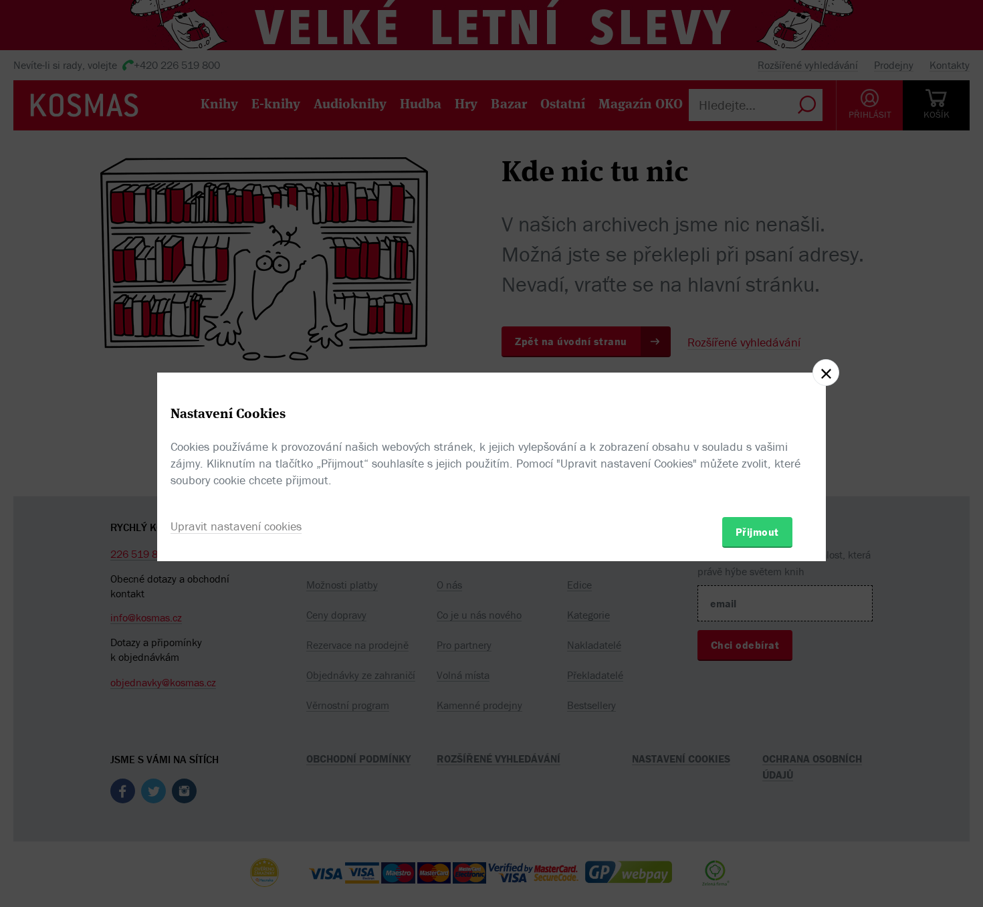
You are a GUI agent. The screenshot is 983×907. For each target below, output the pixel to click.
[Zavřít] (825, 372)
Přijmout (757, 531)
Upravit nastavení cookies (236, 526)
